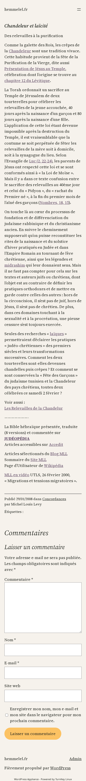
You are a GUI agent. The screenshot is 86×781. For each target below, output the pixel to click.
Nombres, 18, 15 (54, 202)
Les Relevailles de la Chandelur (33, 408)
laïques (57, 333)
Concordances (54, 498)
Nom (10, 640)
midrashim (14, 265)
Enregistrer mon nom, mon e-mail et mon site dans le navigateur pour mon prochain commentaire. (45, 714)
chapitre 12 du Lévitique (27, 80)
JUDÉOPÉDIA (17, 438)
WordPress (60, 768)
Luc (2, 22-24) (40, 161)
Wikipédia (53, 465)
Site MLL (38, 459)
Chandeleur (20, 51)
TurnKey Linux (63, 779)
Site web (12, 685)
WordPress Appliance (26, 779)
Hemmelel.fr (16, 9)
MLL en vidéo (16, 475)
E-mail (11, 663)
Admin (75, 758)
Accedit (56, 444)
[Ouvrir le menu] (79, 9)
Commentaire (18, 579)
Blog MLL (58, 453)
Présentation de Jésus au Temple (34, 68)
